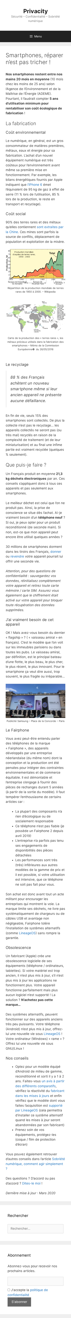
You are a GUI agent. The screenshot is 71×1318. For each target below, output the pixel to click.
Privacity (35, 11)
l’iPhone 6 (34, 185)
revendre (17, 556)
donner (55, 552)
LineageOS (27, 933)
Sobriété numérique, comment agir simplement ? (35, 1164)
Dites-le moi (31, 1183)
